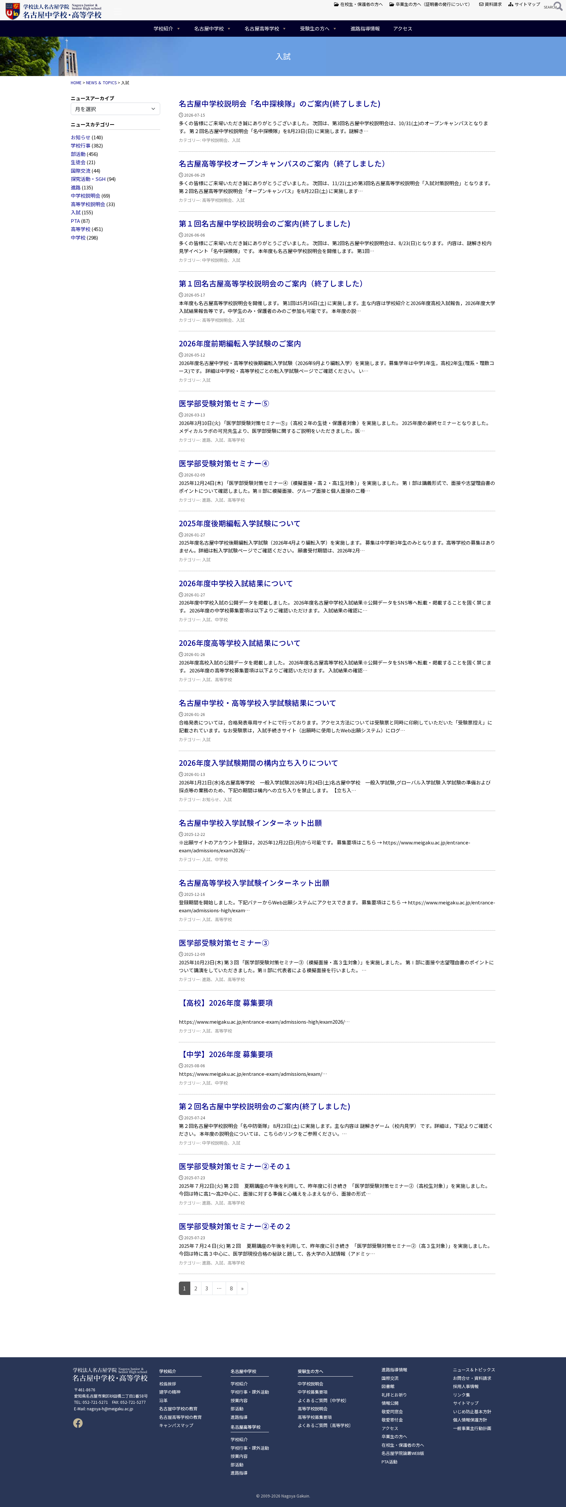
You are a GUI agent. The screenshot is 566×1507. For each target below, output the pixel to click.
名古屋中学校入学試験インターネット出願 (250, 822)
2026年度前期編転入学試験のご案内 (240, 343)
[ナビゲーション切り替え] (117, 11)
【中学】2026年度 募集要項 (226, 1054)
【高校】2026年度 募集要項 (226, 1002)
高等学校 (80, 228)
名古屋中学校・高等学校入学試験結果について (258, 702)
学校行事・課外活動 (250, 1392)
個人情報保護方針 (470, 1420)
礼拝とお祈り (394, 1395)
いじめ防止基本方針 (472, 1411)
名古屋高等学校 (262, 28)
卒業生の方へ (394, 1436)
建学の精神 (169, 1392)
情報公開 (390, 1403)
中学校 (78, 237)
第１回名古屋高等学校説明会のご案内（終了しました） (273, 283)
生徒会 (78, 162)
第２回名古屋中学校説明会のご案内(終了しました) (264, 1106)
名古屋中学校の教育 (178, 1408)
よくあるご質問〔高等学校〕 (325, 1425)
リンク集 (461, 1395)
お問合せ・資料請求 (472, 1378)
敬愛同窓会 (392, 1411)
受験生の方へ (315, 28)
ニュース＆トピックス (474, 1369)
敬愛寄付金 (392, 1420)
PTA (75, 220)
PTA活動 (389, 1462)
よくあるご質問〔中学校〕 (323, 1400)
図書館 (388, 1386)
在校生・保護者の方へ (361, 4)
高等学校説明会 (88, 204)
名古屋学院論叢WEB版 (403, 1453)
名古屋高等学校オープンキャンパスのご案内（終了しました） (284, 163)
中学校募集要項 (313, 1392)
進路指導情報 (365, 28)
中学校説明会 (85, 195)
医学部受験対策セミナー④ (224, 463)
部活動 (78, 153)
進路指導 (239, 1417)
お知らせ (80, 137)
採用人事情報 (466, 1386)
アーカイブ (102, 98)
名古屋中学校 (209, 28)
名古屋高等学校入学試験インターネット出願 (254, 882)
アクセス (402, 28)
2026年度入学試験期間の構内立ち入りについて (259, 762)
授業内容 (239, 1400)
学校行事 (80, 145)
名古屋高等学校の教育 (180, 1417)
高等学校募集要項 (315, 1417)
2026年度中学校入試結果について (236, 583)
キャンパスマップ (176, 1425)
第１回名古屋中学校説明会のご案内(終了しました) (264, 223)
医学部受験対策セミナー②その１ (235, 1166)
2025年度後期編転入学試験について (240, 523)
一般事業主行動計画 (472, 1428)
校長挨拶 (167, 1384)
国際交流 (80, 170)
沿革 (163, 1400)
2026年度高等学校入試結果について (240, 642)
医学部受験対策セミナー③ (224, 942)
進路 (76, 187)
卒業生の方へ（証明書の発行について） (433, 4)
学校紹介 (163, 28)
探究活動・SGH (88, 178)
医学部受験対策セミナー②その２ (235, 1226)
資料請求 (493, 4)
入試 (76, 212)
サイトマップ (527, 4)
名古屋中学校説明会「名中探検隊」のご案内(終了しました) (280, 103)
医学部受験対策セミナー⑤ (224, 403)
